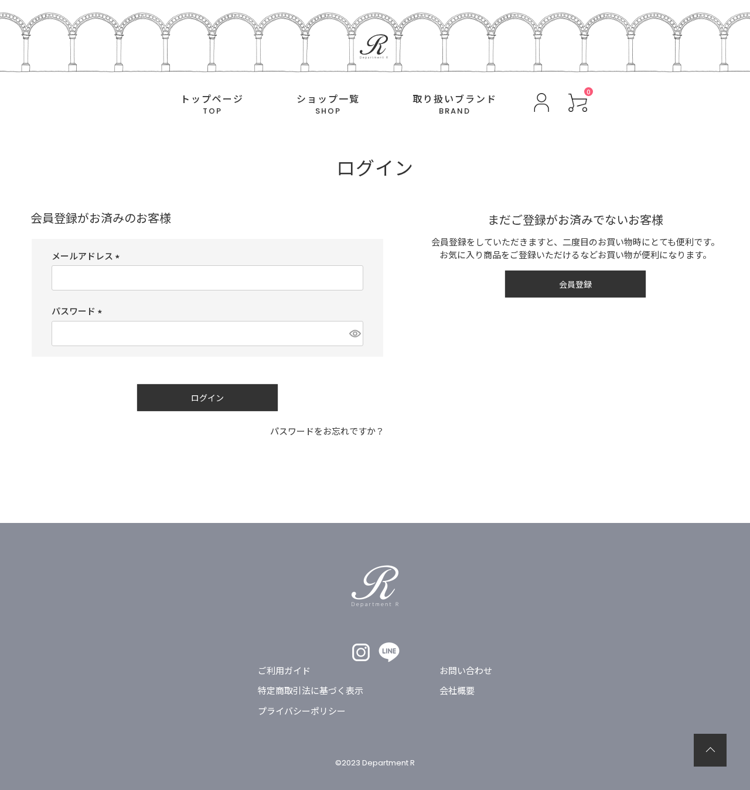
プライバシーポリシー (302, 710)
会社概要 (457, 690)
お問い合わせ (465, 670)
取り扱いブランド (454, 104)
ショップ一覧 (328, 104)
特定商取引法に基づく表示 (310, 690)
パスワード (79, 311)
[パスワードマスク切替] (354, 334)
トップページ (212, 104)
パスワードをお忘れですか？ (327, 431)
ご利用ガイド (284, 670)
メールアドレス (88, 255)
